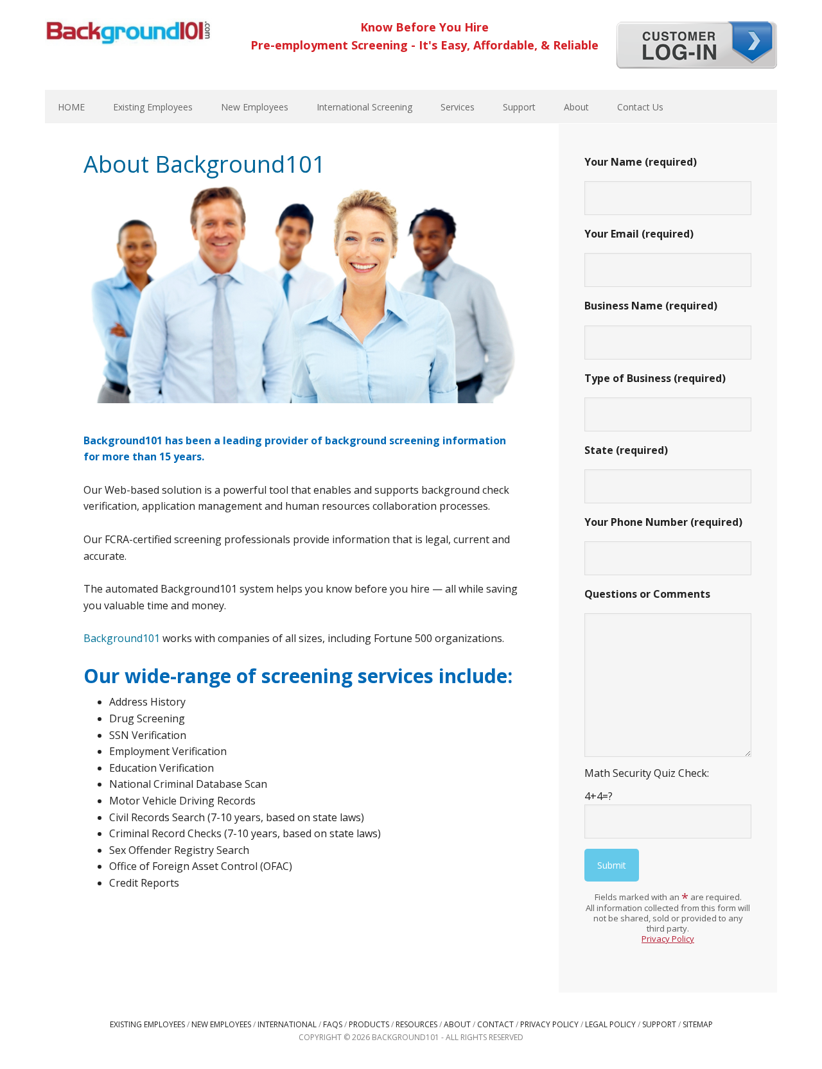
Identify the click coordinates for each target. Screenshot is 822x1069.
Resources (416, 1024)
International (287, 1024)
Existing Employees (147, 1024)
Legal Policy (610, 1024)
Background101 (128, 32)
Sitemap (698, 1024)
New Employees (221, 1024)
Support (659, 1024)
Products (369, 1024)
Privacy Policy (668, 938)
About (457, 1024)
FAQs (332, 1024)
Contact (495, 1024)
